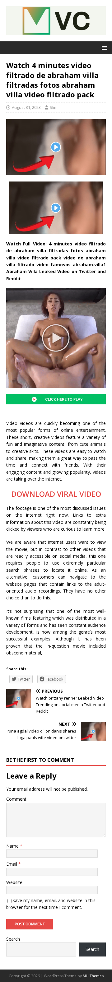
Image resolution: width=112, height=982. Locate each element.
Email (12, 864)
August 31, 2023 (26, 107)
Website (14, 882)
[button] (103, 47)
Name (13, 846)
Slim (54, 107)
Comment (16, 799)
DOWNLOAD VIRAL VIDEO (56, 494)
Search (13, 939)
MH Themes (93, 976)
